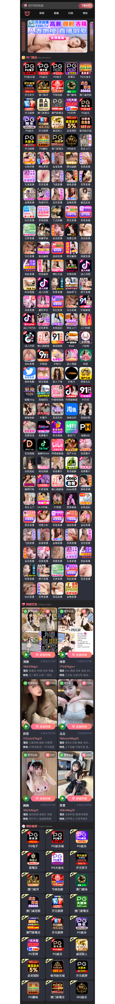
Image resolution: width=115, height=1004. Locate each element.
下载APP (85, 5)
